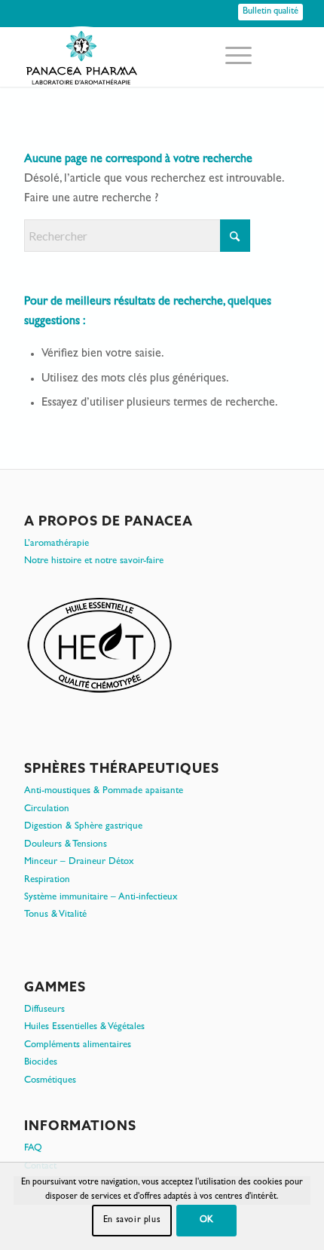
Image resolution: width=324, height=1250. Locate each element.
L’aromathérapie (56, 544)
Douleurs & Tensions (65, 845)
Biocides (40, 1063)
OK (207, 1220)
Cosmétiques (50, 1081)
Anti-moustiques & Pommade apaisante (103, 791)
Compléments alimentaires (77, 1045)
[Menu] (231, 56)
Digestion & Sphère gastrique (83, 827)
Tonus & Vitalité (55, 915)
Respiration (47, 880)
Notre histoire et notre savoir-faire (94, 561)
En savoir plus (131, 1220)
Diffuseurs (44, 1010)
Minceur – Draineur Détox (79, 862)
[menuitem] (231, 56)
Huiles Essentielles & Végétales (84, 1027)
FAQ (33, 1148)
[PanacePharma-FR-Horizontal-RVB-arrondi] (134, 56)
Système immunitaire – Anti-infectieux (101, 897)
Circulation (46, 809)
